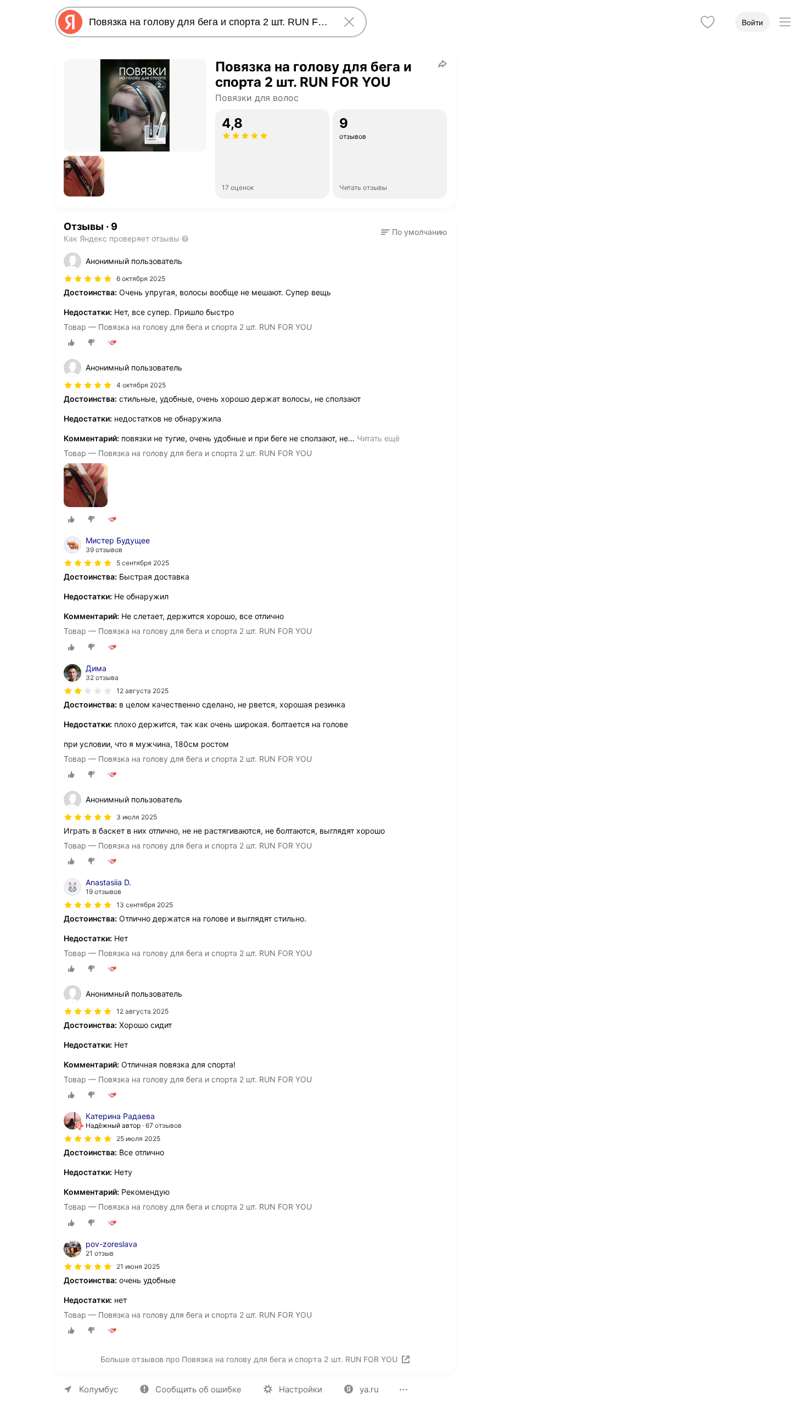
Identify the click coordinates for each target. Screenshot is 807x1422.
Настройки (300, 1389)
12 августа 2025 (142, 691)
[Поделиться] (442, 63)
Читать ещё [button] (378, 438)
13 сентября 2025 (144, 905)
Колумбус (98, 1389)
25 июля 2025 (138, 1138)
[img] (88, 278)
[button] (84, 176)
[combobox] (208, 22)
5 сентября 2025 (142, 563)
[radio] (71, 342)
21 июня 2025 (138, 1266)
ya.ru (369, 1389)
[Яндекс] (70, 22)
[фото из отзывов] (86, 486)
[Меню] (785, 22)
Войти (752, 22)
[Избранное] (708, 22)
